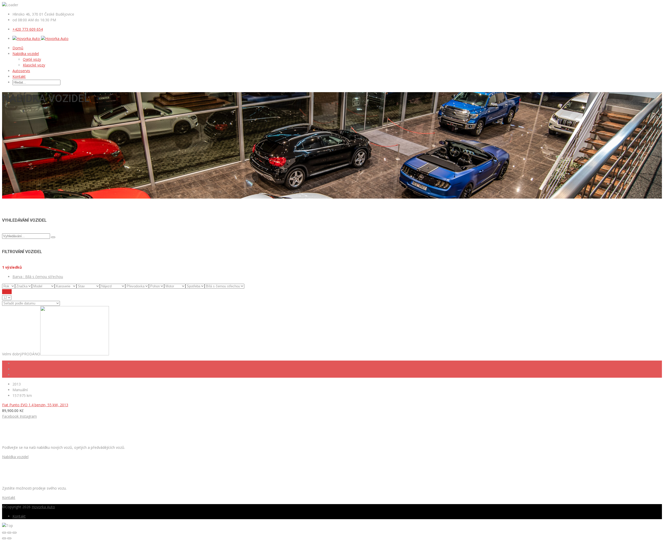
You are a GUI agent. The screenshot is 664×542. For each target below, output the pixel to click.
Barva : (37, 276)
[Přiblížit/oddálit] (14, 532)
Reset (7, 291)
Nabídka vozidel (25, 53)
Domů (17, 47)
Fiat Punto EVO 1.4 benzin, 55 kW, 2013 (35, 404)
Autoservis (21, 70)
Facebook (10, 416)
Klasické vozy (34, 65)
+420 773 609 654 (27, 29)
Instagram (28, 416)
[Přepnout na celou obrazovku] (9, 532)
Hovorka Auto (43, 506)
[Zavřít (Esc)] (4, 532)
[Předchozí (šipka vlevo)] (4, 538)
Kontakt (19, 76)
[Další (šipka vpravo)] (9, 538)
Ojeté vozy (32, 59)
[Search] (53, 237)
